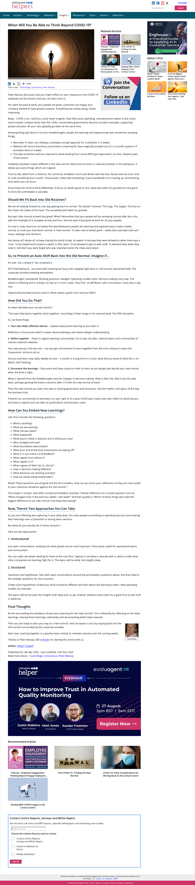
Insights (63, 15)
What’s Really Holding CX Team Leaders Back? (155, 76)
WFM (115, 878)
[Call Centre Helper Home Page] (22, 9)
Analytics (108, 878)
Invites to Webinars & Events (27, 848)
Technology (32, 15)
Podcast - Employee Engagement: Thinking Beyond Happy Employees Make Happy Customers (28, 775)
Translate (182, 2)
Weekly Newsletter (25, 854)
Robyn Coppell (25, 645)
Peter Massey (49, 87)
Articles (17, 15)
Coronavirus (36, 87)
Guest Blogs (25, 87)
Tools (92, 15)
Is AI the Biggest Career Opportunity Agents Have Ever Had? (177, 77)
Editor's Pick (155, 58)
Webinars (49, 15)
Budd (46, 639)
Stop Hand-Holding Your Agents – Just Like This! (176, 96)
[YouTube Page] (162, 3)
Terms (98, 883)
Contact (121, 883)
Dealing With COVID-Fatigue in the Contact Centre (130, 69)
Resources (78, 15)
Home (6, 15)
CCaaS (98, 878)
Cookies (105, 883)
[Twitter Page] (167, 3)
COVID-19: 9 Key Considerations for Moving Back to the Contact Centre (109, 70)
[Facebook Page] (158, 3)
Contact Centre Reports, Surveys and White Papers (42, 818)
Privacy (113, 883)
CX (93, 878)
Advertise (118, 15)
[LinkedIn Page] (153, 3)
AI (103, 878)
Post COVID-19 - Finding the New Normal (128, 49)
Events (103, 15)
